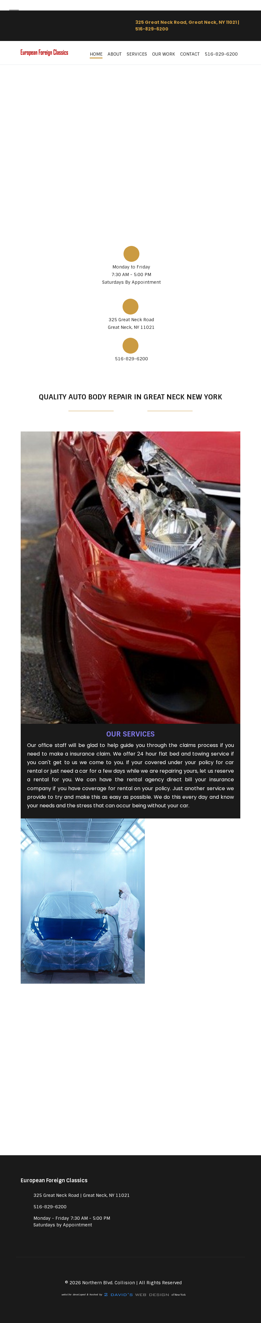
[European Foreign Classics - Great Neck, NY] (44, 52)
